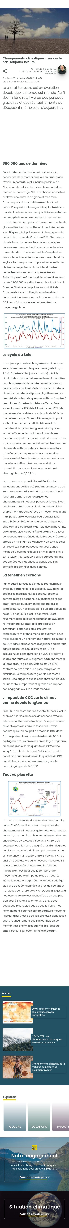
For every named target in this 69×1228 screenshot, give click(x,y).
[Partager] (5, 71)
